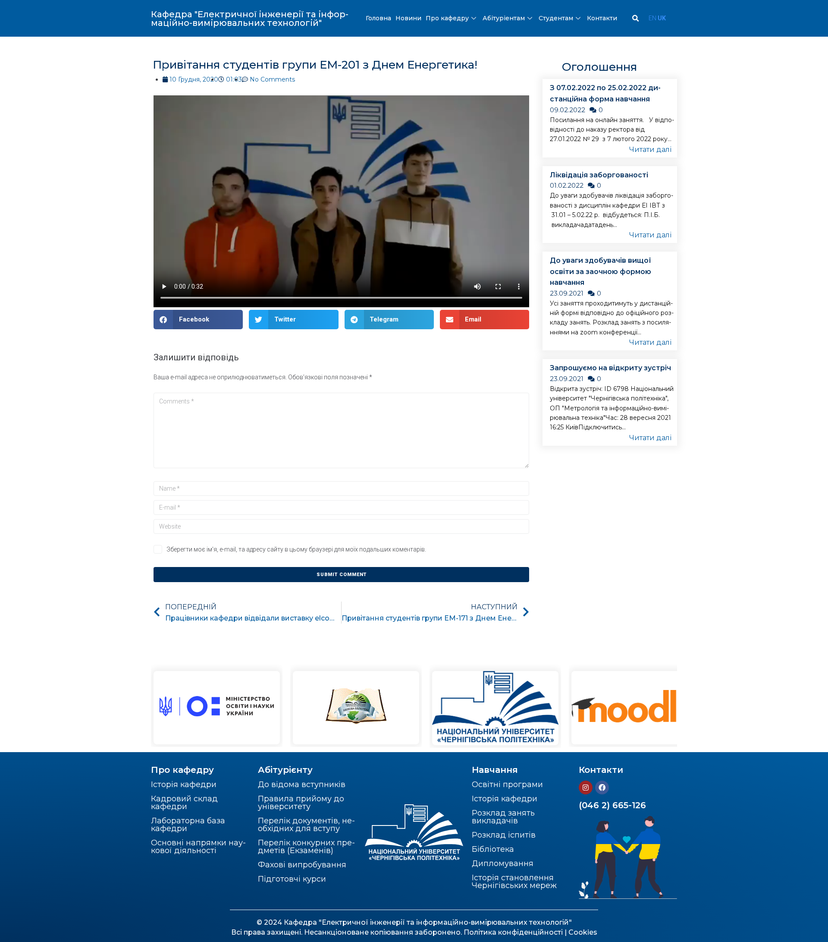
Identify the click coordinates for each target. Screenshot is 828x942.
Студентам (556, 18)
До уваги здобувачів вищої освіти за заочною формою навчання (600, 271)
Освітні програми (507, 784)
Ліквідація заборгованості (599, 175)
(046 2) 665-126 (612, 805)
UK (662, 18)
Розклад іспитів (504, 835)
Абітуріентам (504, 18)
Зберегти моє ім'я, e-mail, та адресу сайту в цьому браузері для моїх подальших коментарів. (296, 549)
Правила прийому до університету (301, 802)
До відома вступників (301, 784)
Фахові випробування (302, 865)
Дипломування (502, 863)
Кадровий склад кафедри (184, 802)
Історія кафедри (183, 784)
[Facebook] (602, 787)
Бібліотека (493, 849)
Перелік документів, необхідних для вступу (306, 824)
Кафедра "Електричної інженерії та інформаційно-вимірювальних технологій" (249, 18)
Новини (408, 18)
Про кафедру (447, 18)
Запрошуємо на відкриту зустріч (610, 368)
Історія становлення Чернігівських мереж (514, 881)
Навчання (495, 770)
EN (652, 18)
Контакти (602, 18)
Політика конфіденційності (513, 932)
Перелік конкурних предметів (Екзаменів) (306, 846)
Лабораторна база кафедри (188, 824)
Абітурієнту (285, 770)
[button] (198, 319)
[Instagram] (586, 787)
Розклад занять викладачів (503, 816)
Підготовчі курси (292, 879)
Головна (378, 18)
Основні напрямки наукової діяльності (198, 846)
